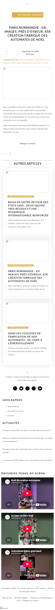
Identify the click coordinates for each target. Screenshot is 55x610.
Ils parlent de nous (10, 60)
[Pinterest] (40, 388)
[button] (3, 153)
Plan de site (7, 598)
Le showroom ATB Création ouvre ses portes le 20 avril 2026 (27, 460)
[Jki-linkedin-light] (34, 388)
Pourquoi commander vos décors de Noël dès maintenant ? (27, 430)
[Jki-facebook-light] (15, 388)
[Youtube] (21, 388)
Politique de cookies (30, 601)
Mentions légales (21, 598)
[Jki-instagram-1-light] (27, 388)
